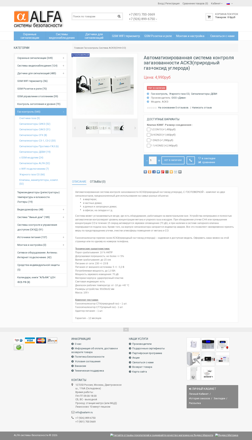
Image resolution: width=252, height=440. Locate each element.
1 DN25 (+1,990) (162, 140)
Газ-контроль (91, 47)
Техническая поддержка (89, 370)
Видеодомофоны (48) (30, 209)
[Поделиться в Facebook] (154, 171)
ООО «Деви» (178, 97)
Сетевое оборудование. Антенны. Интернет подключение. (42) (37, 255)
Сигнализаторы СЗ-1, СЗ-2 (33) (37, 140)
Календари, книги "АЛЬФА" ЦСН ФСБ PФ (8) (36, 280)
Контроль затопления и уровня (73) (38, 104)
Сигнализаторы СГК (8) (33, 135)
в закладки (208, 158)
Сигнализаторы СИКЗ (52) (34, 123)
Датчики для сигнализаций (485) (36, 73)
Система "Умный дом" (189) (33, 217)
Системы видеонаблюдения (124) (37, 65)
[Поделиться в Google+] (162, 171)
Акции (136, 357)
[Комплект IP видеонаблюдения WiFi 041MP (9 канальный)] (208, 373)
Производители (142, 343)
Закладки (219, 398)
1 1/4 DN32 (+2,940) (164, 145)
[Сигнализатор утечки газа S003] (193, 344)
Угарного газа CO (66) (32, 174)
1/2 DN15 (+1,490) (163, 129)
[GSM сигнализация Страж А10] (208, 359)
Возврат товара (142, 366)
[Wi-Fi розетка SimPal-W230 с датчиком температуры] (193, 373)
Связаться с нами (143, 362)
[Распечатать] (180, 171)
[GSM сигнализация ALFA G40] (222, 344)
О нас (78, 343)
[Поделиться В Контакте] (145, 171)
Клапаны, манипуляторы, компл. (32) (38, 181)
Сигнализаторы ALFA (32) (34, 163)
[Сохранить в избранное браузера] (171, 171)
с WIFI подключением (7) (34, 168)
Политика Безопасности (89, 356)
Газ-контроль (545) (28, 111)
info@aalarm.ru (84, 412)
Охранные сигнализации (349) (35, 57)
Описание (79, 181)
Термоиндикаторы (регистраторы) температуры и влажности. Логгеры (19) (38, 197)
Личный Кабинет (199, 393)
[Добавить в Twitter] (158, 171)
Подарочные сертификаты (148, 348)
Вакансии (80, 365)
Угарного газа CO (179, 93)
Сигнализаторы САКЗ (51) (34, 129)
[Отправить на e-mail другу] (175, 171)
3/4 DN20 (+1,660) (163, 134)
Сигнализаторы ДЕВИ (204, 93)
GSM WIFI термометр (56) (32, 80)
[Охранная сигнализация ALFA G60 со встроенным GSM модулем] (222, 359)
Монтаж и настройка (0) (31, 244)
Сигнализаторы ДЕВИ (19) (35, 151)
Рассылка (195, 403)
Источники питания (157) (32, 237)
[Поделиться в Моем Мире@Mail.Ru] (167, 171)
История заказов (199, 398)
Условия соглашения (87, 361)
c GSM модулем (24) (31, 157)
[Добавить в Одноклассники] (149, 171)
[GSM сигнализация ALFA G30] (208, 344)
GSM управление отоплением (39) (37, 96)
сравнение (208, 162)
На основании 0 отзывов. (173, 107)
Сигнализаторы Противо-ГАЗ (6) (39, 146)
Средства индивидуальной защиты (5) (38, 267)
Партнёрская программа (147, 353)
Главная (78, 47)
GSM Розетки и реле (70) (32, 88)
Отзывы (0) (98, 181)
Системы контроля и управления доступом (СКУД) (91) (37, 227)
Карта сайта (139, 371)
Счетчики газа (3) (29, 118)
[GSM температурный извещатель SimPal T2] (193, 359)
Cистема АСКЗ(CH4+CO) (112, 47)
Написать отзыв (202, 107)
